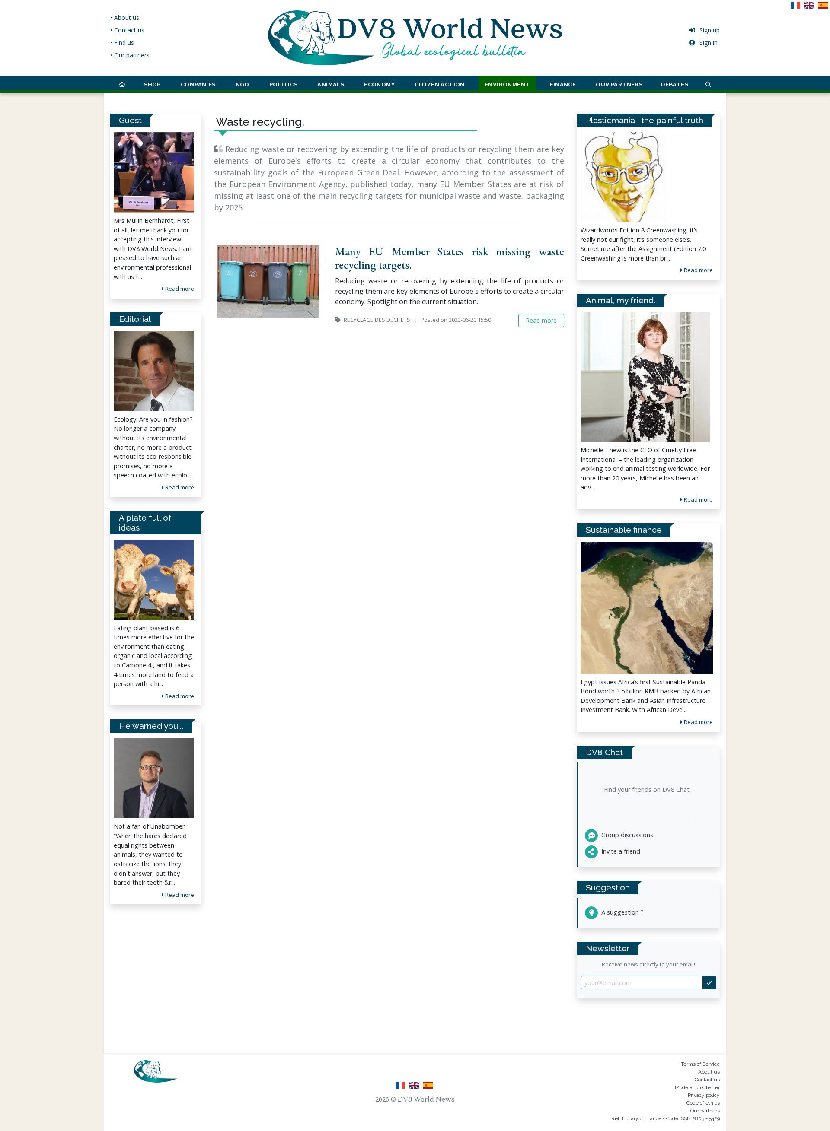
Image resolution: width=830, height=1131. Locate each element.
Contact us (707, 1080)
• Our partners (130, 55)
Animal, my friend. (620, 300)
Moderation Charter (697, 1087)
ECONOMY (379, 84)
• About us (124, 17)
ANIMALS (330, 84)
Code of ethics (703, 1103)
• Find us (122, 42)
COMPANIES (198, 84)
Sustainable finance (624, 529)
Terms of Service (700, 1064)
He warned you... (151, 726)
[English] (811, 8)
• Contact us (127, 30)
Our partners (705, 1111)
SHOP (152, 84)
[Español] (824, 8)
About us (709, 1072)
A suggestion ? (622, 912)
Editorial (135, 319)
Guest (130, 120)
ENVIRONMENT (507, 84)
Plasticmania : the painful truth (644, 120)
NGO (242, 84)
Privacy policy (704, 1095)
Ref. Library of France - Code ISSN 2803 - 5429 (665, 1118)
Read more (179, 288)
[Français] (797, 8)
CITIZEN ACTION (440, 84)
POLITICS (283, 84)
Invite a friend (620, 851)
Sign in (708, 42)
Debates (674, 84)
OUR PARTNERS (619, 84)
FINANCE (563, 84)
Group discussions (626, 835)
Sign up (709, 30)
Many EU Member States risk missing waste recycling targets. (449, 258)
